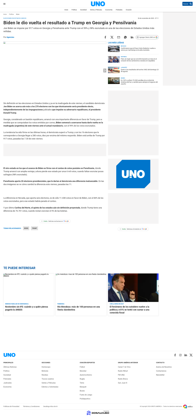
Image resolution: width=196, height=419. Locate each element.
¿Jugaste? (124, 67)
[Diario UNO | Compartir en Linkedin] (132, 37)
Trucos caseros (48, 379)
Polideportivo (85, 399)
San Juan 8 (122, 383)
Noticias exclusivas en (52, 221)
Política (74, 10)
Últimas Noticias (10, 367)
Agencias (10, 37)
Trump (34, 228)
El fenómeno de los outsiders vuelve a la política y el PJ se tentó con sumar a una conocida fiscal (129, 309)
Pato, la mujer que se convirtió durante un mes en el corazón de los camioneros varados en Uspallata (139, 60)
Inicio (66, 10)
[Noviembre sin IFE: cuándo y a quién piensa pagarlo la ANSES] (28, 287)
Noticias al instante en (130, 229)
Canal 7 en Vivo (124, 367)
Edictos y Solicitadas (50, 387)
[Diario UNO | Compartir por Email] (118, 37)
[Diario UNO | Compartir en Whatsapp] (125, 37)
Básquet (83, 387)
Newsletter (160, 375)
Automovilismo (86, 375)
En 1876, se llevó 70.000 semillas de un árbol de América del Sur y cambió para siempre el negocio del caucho (139, 82)
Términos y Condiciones (31, 406)
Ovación (129, 10)
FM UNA (121, 375)
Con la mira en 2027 (117, 304)
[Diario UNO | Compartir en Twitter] (112, 37)
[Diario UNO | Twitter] (191, 355)
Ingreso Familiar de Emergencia (16, 304)
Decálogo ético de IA (50, 406)
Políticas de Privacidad (11, 406)
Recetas (45, 375)
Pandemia (60, 304)
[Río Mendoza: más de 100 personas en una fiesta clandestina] (81, 287)
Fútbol (82, 367)
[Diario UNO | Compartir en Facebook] (105, 37)
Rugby (82, 379)
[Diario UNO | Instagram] (180, 355)
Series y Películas (96, 10)
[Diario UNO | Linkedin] (185, 355)
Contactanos (161, 371)
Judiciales (7, 383)
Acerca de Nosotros (164, 367)
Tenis (82, 383)
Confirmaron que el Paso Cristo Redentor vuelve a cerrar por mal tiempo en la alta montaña (138, 49)
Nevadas (123, 46)
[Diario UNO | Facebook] (175, 355)
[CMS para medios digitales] (98, 413)
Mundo (123, 78)
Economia (108, 10)
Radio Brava (123, 379)
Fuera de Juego (86, 395)
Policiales (119, 10)
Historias (124, 56)
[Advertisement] (55, 150)
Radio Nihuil (123, 371)
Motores (45, 371)
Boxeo (82, 391)
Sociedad (83, 10)
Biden (26, 228)
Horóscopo (46, 367)
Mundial (83, 371)
